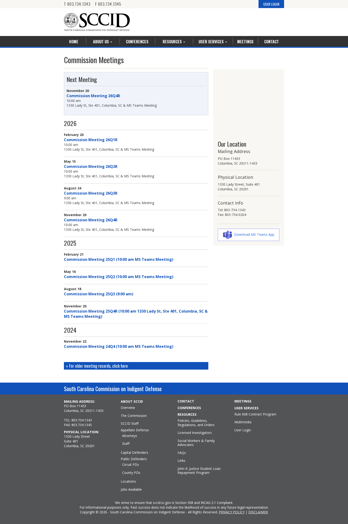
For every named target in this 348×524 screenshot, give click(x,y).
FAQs (182, 453)
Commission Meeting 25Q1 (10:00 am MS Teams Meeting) (118, 259)
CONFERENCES (189, 408)
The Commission (134, 416)
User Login (242, 430)
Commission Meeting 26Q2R (90, 166)
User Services (212, 41)
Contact (271, 41)
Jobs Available (131, 489)
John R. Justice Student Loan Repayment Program (199, 471)
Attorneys (129, 436)
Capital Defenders (134, 452)
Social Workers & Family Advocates (196, 443)
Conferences (137, 41)
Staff (125, 443)
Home (73, 41)
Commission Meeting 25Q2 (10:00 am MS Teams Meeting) (118, 276)
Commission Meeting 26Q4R (93, 95)
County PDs (131, 473)
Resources (173, 41)
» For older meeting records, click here (97, 366)
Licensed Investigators (195, 433)
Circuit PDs (130, 465)
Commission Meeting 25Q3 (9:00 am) (98, 294)
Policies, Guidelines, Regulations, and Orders (196, 423)
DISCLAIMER (258, 512)
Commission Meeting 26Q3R (90, 193)
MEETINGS (242, 401)
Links (181, 460)
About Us (101, 41)
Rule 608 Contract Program (255, 414)
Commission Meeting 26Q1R (90, 139)
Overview (128, 408)
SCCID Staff (129, 423)
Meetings (245, 41)
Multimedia (242, 422)
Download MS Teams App (254, 234)
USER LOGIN (271, 4)
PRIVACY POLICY (232, 512)
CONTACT (186, 401)
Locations (128, 481)
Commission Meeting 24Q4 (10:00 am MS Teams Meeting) (118, 346)
